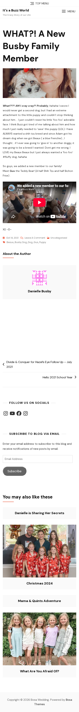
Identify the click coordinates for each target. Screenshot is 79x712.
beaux (10, 242)
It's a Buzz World (16, 10)
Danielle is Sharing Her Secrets (39, 513)
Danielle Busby (39, 291)
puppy (42, 242)
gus (36, 242)
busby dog (21, 242)
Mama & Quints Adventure (39, 601)
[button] (68, 11)
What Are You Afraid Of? (39, 671)
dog (30, 242)
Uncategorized (59, 237)
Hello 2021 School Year (58, 377)
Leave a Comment (35, 238)
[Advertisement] (39, 329)
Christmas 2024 (39, 583)
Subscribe (14, 471)
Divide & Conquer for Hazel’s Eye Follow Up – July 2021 (39, 364)
